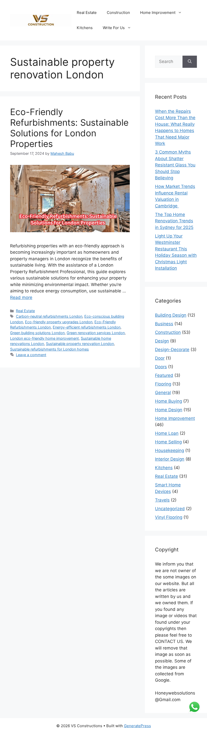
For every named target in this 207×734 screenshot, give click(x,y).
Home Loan (166, 433)
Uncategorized (170, 508)
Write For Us (114, 27)
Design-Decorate (172, 349)
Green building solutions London (37, 333)
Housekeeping (169, 450)
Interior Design (169, 459)
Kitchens (85, 27)
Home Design (168, 409)
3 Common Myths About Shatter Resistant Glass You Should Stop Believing (175, 164)
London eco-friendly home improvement (44, 338)
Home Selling (168, 441)
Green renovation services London (96, 333)
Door (160, 358)
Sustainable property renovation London (80, 343)
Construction (118, 12)
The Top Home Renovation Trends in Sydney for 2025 (174, 221)
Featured (164, 375)
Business (164, 323)
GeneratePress (137, 725)
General (163, 392)
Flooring (163, 383)
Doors (161, 366)
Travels (162, 500)
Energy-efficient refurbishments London (86, 327)
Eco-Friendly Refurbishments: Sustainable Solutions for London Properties (69, 127)
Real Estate (87, 12)
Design (162, 340)
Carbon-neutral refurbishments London (49, 316)
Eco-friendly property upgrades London (58, 322)
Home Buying (168, 401)
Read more (21, 297)
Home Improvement (157, 12)
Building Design (170, 315)
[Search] (190, 62)
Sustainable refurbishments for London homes (49, 349)
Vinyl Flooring (168, 517)
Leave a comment (31, 355)
